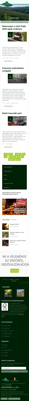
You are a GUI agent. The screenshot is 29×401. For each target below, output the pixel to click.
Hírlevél (13, 220)
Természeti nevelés (8, 183)
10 (20, 154)
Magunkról (6, 187)
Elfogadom (4, 398)
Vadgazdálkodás (8, 171)
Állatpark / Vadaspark (8, 331)
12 (5, 156)
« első (5, 154)
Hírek (4, 58)
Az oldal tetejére (23, 282)
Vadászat (5, 355)
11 (23, 154)
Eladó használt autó (12, 113)
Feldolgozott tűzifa (7, 350)
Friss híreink (6, 220)
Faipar (5, 175)
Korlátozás (16, 58)
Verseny (11, 58)
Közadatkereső (6, 336)
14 (11, 156)
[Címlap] (7, 3)
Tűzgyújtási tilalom (15, 103)
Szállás (5, 179)
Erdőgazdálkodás (8, 167)
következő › (11, 159)
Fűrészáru (5, 352)
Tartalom (14, 280)
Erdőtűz (7, 103)
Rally (7, 58)
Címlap (11, 279)
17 (22, 156)
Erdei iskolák (6, 328)
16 (18, 156)
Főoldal (17, 279)
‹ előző (10, 154)
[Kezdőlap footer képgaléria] (8, 296)
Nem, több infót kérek (14, 398)
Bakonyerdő (8, 385)
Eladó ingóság (9, 144)
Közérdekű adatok (7, 333)
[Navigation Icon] (27, 2)
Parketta (5, 345)
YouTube (16, 388)
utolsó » (18, 159)
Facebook (7, 388)
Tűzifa (4, 347)
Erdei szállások (7, 325)
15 (14, 156)
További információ (8, 61)
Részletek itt (14, 271)
